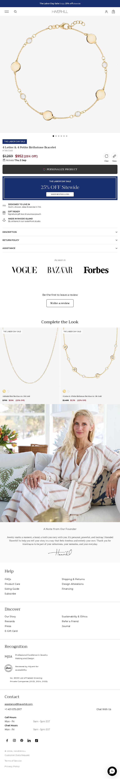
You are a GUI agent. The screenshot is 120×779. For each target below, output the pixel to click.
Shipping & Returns (73, 579)
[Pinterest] (21, 740)
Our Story (10, 616)
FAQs (8, 579)
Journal (66, 626)
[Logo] (60, 11)
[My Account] (106, 11)
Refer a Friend (70, 621)
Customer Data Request (17, 755)
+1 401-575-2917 (13, 709)
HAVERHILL (20, 751)
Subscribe (10, 593)
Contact (12, 696)
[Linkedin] (29, 740)
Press (8, 626)
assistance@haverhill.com (19, 704)
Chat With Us (104, 709)
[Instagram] (14, 740)
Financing (67, 588)
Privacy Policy (12, 766)
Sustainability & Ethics (75, 616)
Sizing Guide (12, 588)
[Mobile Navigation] (7, 11)
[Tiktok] (36, 740)
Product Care (12, 584)
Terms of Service (13, 761)
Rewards (10, 621)
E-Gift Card (11, 631)
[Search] (15, 11)
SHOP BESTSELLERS (60, 194)
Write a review (60, 303)
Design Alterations (72, 584)
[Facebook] (7, 740)
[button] (112, 771)
